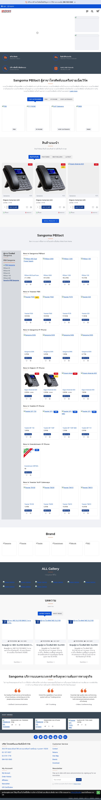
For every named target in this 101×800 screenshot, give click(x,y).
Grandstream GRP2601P (32, 466)
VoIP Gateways (66, 99)
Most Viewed (7, 715)
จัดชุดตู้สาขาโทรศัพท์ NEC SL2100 (50, 645)
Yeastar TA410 (67, 504)
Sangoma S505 (86, 351)
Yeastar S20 (85, 313)
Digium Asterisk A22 (44, 200)
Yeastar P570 (67, 313)
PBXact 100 (85, 275)
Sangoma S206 (29, 351)
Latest (68, 157)
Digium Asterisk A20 (11, 200)
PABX (88, 129)
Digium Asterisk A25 (77, 200)
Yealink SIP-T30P (49, 428)
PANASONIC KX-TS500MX (19, 720)
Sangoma (6, 195)
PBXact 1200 (67, 275)
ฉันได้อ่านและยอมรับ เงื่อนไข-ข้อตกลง (67, 783)
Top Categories (35, 99)
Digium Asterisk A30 (88, 390)
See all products (49, 221)
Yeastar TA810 (86, 504)
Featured (46, 157)
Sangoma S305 (48, 351)
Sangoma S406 (67, 351)
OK (98, 792)
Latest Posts (44, 613)
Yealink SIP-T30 (29, 428)
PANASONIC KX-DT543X (52, 720)
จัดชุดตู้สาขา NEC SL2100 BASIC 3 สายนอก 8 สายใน (17, 645)
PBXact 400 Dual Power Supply (32, 275)
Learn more (73, 91)
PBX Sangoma (9, 260)
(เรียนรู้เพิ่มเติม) (76, 792)
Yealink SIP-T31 (87, 428)
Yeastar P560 (48, 313)
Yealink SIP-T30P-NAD (70, 428)
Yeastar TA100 (29, 504)
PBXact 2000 (48, 275)
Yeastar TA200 (48, 504)
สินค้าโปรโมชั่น (34, 157)
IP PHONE (53, 99)
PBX (46, 99)
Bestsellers (57, 157)
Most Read (57, 613)
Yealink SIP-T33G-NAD (84, 720)
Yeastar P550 (28, 313)
